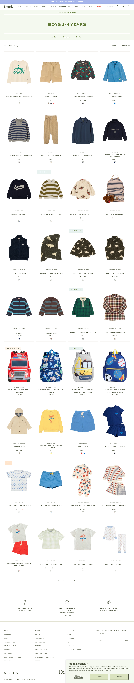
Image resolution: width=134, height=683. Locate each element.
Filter (12, 46)
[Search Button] (118, 6)
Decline (119, 677)
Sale (99, 6)
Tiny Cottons (19, 328)
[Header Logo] (8, 6)
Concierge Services (12, 657)
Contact (71, 634)
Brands (7, 649)
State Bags (19, 387)
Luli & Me (51, 561)
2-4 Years (66, 37)
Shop (60, 12)
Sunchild (51, 443)
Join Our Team (41, 653)
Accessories (64, 6)
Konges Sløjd (83, 211)
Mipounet (115, 152)
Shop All (8, 661)
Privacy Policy (109, 670)
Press (37, 661)
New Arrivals (10, 646)
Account (71, 638)
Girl (27, 6)
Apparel (7, 634)
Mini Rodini (115, 443)
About (37, 634)
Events (38, 646)
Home (76, 6)
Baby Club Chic (114, 561)
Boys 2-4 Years (70, 12)
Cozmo (19, 93)
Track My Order (74, 649)
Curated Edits (88, 6)
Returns (71, 646)
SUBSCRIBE (126, 640)
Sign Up (54, 2)
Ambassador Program (44, 657)
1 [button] (53, 580)
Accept (98, 677)
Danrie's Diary (41, 649)
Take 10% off (40, 638)
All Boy (54, 37)
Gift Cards (9, 653)
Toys (52, 6)
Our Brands (40, 642)
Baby (44, 6)
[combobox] (111, 6)
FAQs (70, 642)
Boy (35, 6)
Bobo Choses (83, 93)
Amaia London (115, 328)
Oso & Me (19, 502)
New (19, 6)
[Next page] (80, 580)
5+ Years (79, 37)
